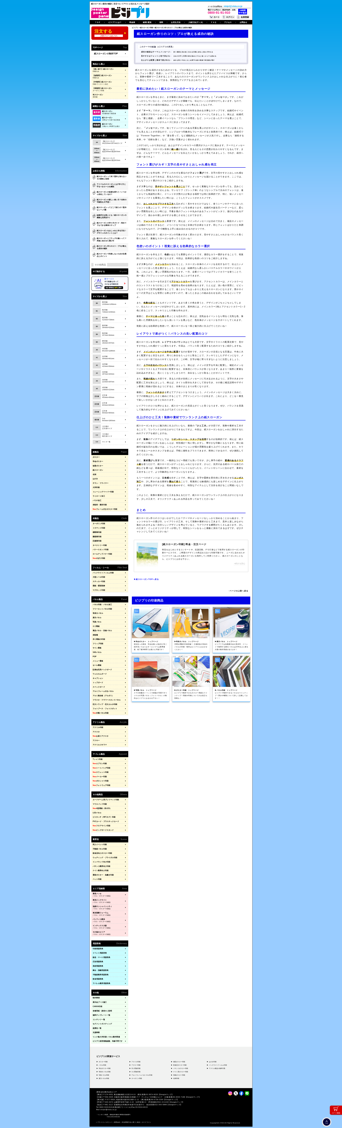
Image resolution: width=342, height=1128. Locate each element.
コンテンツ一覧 (99, 1019)
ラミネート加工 (99, 496)
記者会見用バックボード (102, 670)
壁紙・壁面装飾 (99, 586)
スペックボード (99, 687)
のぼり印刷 (99, 558)
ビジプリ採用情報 (108, 1041)
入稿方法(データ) (195, 22)
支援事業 (96, 1032)
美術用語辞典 (98, 966)
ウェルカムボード (100, 674)
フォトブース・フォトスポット (105, 709)
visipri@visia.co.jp (233, 6)
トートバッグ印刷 (101, 768)
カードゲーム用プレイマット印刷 (106, 800)
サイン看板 (97, 648)
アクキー (96, 740)
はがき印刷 (212, 1062)
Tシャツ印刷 (98, 759)
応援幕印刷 (97, 541)
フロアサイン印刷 (101, 826)
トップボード (98, 683)
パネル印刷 (102, 1065)
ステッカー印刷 (99, 581)
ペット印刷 (97, 879)
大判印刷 (96, 487)
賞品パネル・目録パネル (102, 630)
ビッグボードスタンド (103, 830)
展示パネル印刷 (104, 1078)
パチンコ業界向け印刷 (101, 866)
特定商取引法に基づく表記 (131, 1122)
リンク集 (106, 1037)
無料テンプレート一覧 (101, 1015)
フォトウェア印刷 (101, 785)
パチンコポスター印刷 (180, 1068)
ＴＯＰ (97, 22)
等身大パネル (98, 613)
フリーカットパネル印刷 (102, 609)
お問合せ (243, 22)
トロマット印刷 (99, 528)
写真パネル (97, 622)
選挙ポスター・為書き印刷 (103, 875)
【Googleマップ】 (165, 1094)
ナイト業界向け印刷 (100, 870)
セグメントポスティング (102, 1024)
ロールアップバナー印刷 (102, 554)
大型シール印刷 (99, 577)
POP (94, 657)
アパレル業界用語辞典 (101, 983)
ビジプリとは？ (115, 22)
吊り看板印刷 (135, 1068)
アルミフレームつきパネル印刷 (141, 1075)
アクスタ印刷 (135, 1062)
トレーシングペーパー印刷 (103, 492)
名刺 (94, 474)
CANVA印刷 (97, 1006)
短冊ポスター (98, 466)
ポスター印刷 (103, 1062)
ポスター (96, 457)
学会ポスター (98, 461)
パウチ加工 (97, 500)
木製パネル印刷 (100, 713)
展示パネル (97, 618)
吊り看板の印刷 (99, 639)
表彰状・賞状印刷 (100, 505)
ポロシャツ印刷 (100, 781)
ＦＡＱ (213, 22)
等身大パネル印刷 (105, 1072)
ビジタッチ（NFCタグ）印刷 (104, 817)
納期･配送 (147, 22)
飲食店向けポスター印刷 (102, 853)
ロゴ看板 (96, 626)
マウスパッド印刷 (100, 804)
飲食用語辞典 (98, 979)
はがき (95, 479)
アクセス (228, 22)
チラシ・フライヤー (100, 483)
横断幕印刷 (97, 532)
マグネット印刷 (99, 590)
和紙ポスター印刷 (179, 1075)
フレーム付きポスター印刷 (105, 509)
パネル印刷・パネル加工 (102, 604)
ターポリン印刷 (99, 524)
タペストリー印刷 (100, 545)
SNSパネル (97, 652)
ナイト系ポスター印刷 (180, 1072)
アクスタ (96, 732)
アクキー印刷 (135, 1065)
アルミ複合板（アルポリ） (103, 696)
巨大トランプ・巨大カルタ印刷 (105, 704)
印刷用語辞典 (98, 949)
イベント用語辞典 (100, 953)
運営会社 (117, 1122)
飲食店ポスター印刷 (180, 1065)
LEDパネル (97, 813)
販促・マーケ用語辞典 (101, 957)
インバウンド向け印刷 (101, 862)
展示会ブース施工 (100, 1002)
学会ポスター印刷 (105, 1068)
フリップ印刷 (98, 644)
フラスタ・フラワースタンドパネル (107, 700)
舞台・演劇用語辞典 (100, 970)
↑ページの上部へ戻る (238, 591)
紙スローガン (98, 470)
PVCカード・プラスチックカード (106, 821)
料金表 (132, 22)
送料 (161, 22)
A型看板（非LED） (102, 808)
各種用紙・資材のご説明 (102, 1011)
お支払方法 (175, 22)
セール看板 (97, 665)
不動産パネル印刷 (100, 849)
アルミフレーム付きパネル (103, 691)
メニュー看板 (98, 661)
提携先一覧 (97, 1028)
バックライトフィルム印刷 (103, 573)
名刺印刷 (176, 1078)
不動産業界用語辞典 (100, 975)
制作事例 (96, 998)
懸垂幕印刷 (97, 537)
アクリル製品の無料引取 (217, 1068)
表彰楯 (95, 635)
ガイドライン (146, 1122)
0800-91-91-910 (219, 12)
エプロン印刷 (100, 763)
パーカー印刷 (100, 777)
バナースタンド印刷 (100, 550)
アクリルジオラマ (100, 745)
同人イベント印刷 (100, 844)
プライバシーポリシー (104, 1122)
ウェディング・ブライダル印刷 (105, 858)
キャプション (98, 678)
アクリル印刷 (98, 727)
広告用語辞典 (98, 962)
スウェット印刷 (100, 772)
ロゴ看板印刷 (135, 1072)
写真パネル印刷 (104, 1075)
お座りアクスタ (100, 736)
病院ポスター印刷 (179, 1062)
